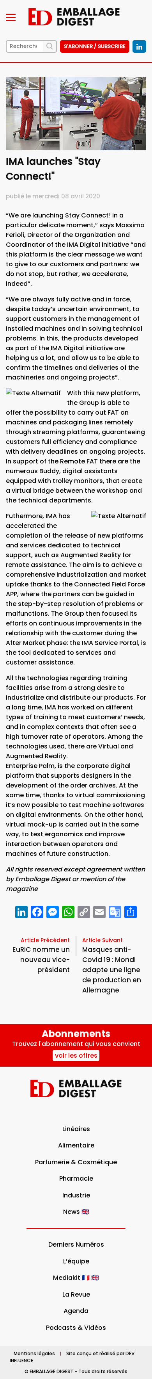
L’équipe (76, 1261)
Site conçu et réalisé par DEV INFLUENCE (72, 1357)
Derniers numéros (76, 1244)
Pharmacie (76, 1178)
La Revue (76, 1294)
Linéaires (76, 1128)
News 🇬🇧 (76, 1211)
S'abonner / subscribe (94, 46)
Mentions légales (34, 1353)
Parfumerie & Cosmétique (76, 1162)
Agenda (76, 1310)
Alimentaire (76, 1145)
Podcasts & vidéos (76, 1327)
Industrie (76, 1195)
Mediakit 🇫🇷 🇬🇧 (76, 1277)
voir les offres (76, 1055)
